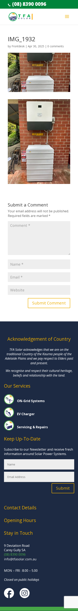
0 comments (55, 46)
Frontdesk (18, 46)
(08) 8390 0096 (28, 4)
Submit (63, 488)
